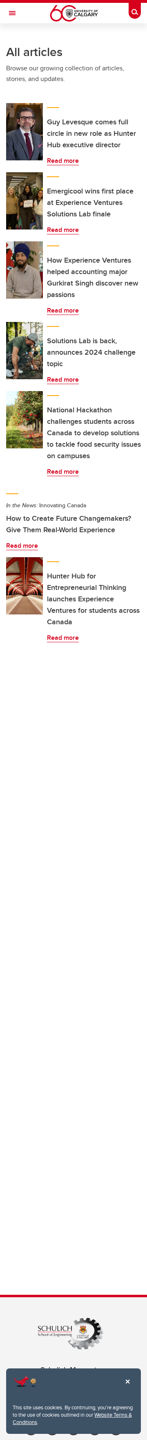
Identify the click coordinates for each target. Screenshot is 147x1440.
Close (127, 1387)
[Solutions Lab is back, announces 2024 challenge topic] (24, 350)
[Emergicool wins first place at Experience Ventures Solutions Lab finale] (24, 201)
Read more (63, 160)
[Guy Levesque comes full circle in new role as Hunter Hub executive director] (24, 131)
